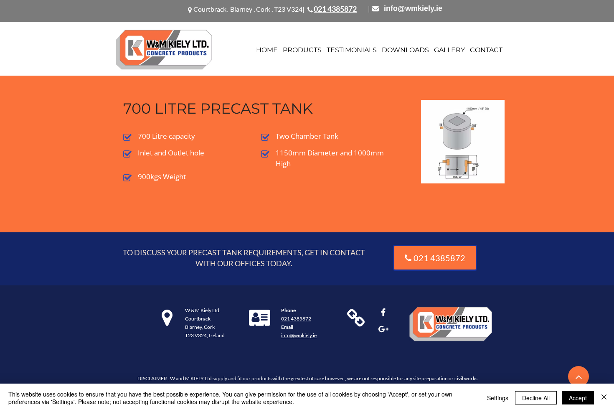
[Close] (604, 397)
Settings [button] (497, 398)
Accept (578, 398)
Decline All (536, 398)
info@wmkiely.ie (413, 8)
